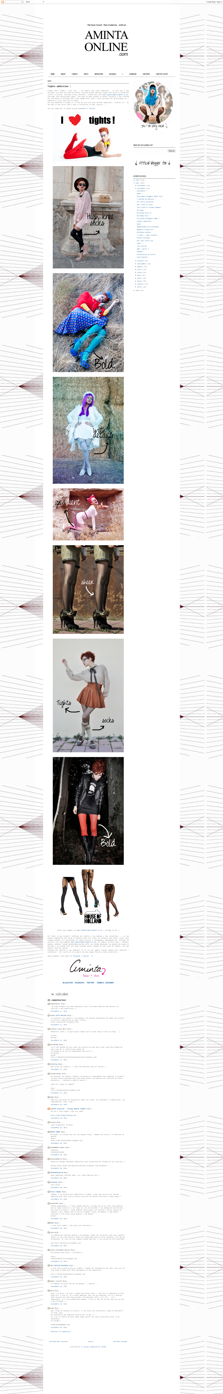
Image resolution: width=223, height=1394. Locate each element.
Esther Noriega (143, 238)
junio (140, 272)
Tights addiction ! (145, 221)
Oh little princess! (145, 202)
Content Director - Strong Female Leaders (68, 1109)
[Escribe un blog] (59, 994)
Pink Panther (142, 257)
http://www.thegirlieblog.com (63, 1115)
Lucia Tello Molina (58, 1015)
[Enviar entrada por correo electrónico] (52, 994)
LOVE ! (139, 243)
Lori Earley (142, 246)
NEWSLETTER (99, 74)
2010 (138, 290)
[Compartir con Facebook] (64, 994)
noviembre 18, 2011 (59, 1104)
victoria (53, 1064)
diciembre (141, 185)
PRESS (86, 74)
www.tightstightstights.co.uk (115, 95)
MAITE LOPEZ (55, 1132)
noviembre (141, 188)
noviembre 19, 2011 (59, 1246)
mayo (139, 275)
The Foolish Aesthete (59, 1265)
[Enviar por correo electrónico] (57, 994)
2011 (138, 183)
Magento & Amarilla (145, 229)
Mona (52, 1223)
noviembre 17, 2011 (59, 1011)
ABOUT (63, 74)
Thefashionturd (56, 1172)
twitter (92, 108)
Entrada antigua (120, 1341)
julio (140, 269)
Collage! (140, 210)
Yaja (52, 1097)
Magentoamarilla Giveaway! (148, 227)
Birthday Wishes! (144, 232)
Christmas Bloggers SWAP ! (148, 218)
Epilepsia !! (142, 191)
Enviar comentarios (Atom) (95, 1347)
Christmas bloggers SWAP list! (150, 196)
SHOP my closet (162, 74)
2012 (138, 180)
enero (140, 287)
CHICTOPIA (146, 74)
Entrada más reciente (59, 1341)
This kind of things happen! (149, 207)
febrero (141, 284)
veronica (53, 1182)
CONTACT (75, 74)
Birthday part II (144, 213)
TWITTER (90, 983)
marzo (140, 281)
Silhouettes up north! (146, 254)
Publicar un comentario (61, 1331)
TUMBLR (100, 983)
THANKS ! (140, 252)
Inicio (90, 1341)
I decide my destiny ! (146, 199)
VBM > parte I (143, 249)
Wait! (139, 224)
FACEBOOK (79, 983)
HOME (53, 74)
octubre (141, 261)
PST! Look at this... (146, 205)
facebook (82, 108)
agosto (140, 266)
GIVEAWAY (109, 983)
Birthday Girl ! (143, 216)
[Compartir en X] (62, 994)
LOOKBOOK (132, 74)
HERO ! (139, 193)
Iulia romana (55, 1192)
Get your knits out (145, 241)
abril (140, 278)
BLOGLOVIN (68, 983)
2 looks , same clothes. (147, 235)
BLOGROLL (112, 74)
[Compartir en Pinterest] (67, 994)
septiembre (142, 264)
